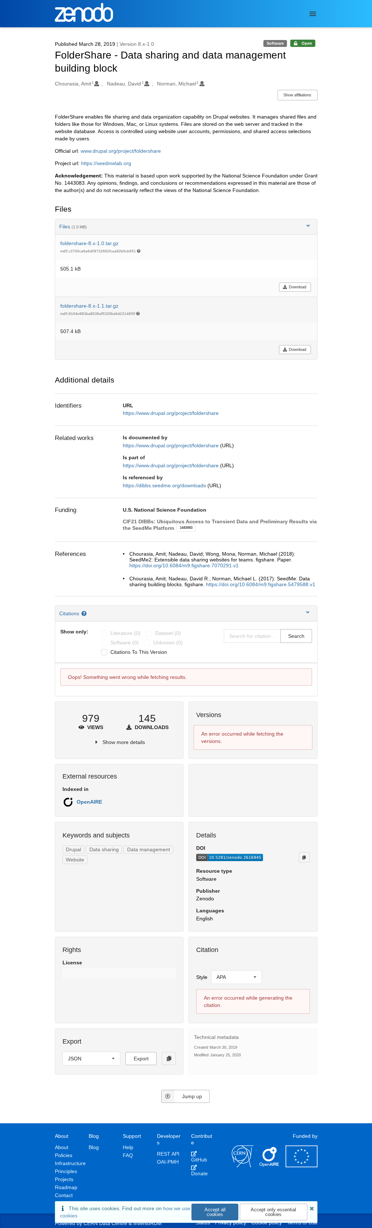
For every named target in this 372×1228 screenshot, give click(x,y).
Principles (66, 1171)
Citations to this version (138, 652)
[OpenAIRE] (269, 1165)
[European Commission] (302, 1165)
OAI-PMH (168, 1162)
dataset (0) (168, 633)
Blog (94, 1147)
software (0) (124, 642)
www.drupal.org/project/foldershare (121, 151)
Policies (63, 1155)
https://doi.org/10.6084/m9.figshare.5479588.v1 (260, 584)
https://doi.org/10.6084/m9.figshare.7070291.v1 (184, 565)
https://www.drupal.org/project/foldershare (171, 413)
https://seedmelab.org (106, 163)
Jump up (192, 1096)
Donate (199, 1173)
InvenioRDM (147, 1223)
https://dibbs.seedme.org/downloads (165, 485)
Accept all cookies (215, 1212)
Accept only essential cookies (273, 1212)
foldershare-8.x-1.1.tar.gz (89, 306)
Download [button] (297, 287)
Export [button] (141, 1058)
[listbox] (236, 977)
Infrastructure (70, 1163)
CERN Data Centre (105, 1223)
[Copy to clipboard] (304, 857)
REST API (168, 1154)
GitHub (199, 1160)
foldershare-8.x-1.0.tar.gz (89, 243)
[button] (119, 973)
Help (128, 1147)
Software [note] (275, 43)
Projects (64, 1179)
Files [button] (73, 226)
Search (296, 636)
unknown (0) (168, 642)
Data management (148, 849)
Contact (64, 1195)
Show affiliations (297, 95)
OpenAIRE (89, 802)
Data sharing (104, 849)
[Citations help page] (85, 613)
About (61, 1147)
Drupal (73, 849)
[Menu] (313, 13)
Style (201, 977)
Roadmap (66, 1187)
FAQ (128, 1155)
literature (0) (125, 633)
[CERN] (243, 1165)
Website (75, 860)
